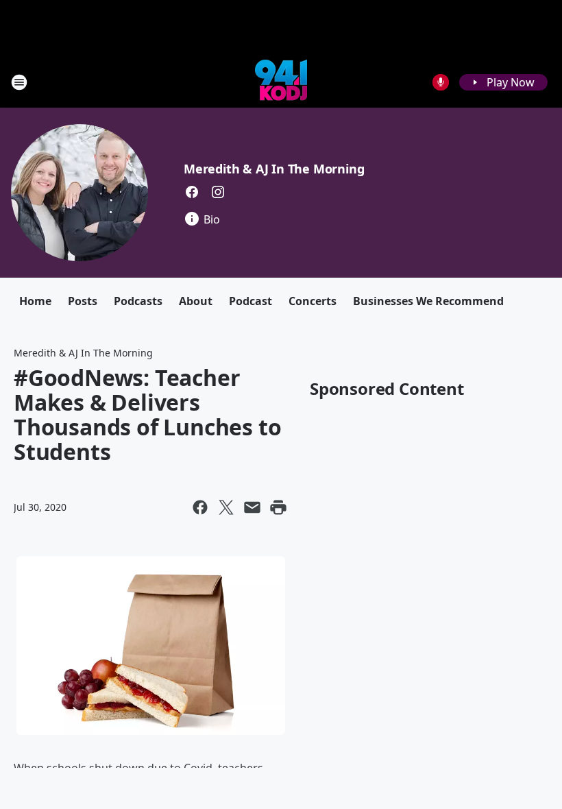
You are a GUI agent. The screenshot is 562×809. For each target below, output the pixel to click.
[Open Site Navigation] (19, 82)
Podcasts (138, 301)
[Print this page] (278, 507)
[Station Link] (281, 82)
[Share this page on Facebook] (200, 507)
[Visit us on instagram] (218, 192)
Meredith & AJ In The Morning (274, 168)
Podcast (250, 301)
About (195, 301)
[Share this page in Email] (252, 507)
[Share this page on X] (226, 507)
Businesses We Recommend (428, 301)
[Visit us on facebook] (192, 192)
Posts (82, 301)
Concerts (313, 301)
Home (35, 301)
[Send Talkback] (440, 82)
